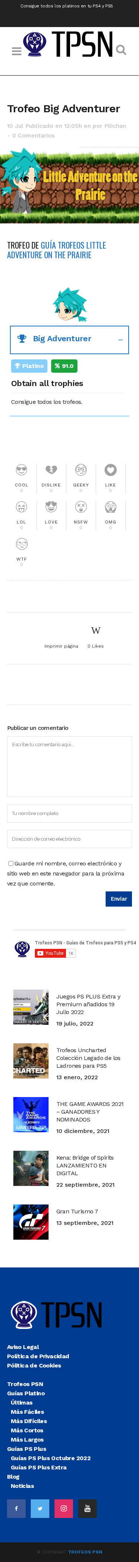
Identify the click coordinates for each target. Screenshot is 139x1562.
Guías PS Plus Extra (39, 1467)
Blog (13, 1476)
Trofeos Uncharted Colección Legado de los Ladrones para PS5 (88, 1058)
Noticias (22, 1485)
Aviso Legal (23, 1346)
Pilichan (115, 125)
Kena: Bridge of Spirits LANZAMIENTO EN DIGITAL (85, 1165)
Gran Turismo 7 (77, 1211)
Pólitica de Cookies (34, 1365)
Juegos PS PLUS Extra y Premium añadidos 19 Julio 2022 (88, 1004)
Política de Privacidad (38, 1356)
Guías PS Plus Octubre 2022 (50, 1458)
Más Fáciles (27, 1411)
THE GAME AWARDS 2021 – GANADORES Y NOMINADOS (90, 1111)
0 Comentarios (33, 135)
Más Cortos (27, 1430)
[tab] (69, 340)
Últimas (22, 1402)
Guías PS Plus (26, 1448)
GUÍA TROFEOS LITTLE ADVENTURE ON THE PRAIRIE (56, 249)
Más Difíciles (29, 1421)
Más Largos (27, 1439)
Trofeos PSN (25, 1383)
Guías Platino (25, 1393)
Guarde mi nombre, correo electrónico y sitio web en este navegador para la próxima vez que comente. (65, 873)
